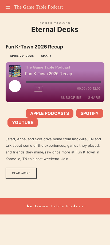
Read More (21, 173)
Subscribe (71, 98)
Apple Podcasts (49, 113)
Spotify (90, 113)
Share (94, 98)
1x (38, 88)
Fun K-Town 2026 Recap (34, 47)
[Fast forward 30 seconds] (48, 89)
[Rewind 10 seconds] (29, 89)
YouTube (22, 122)
